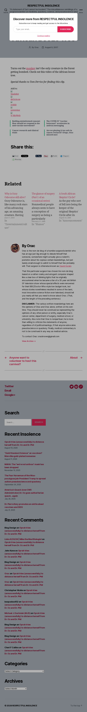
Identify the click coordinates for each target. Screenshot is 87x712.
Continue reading (43, 36)
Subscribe (65, 29)
